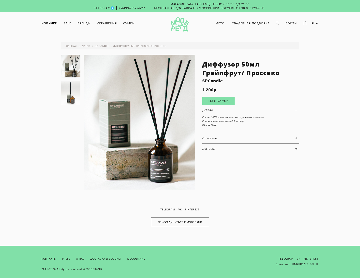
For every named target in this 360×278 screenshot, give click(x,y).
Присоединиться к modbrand (180, 222)
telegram (167, 209)
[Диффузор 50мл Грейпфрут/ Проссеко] (139, 188)
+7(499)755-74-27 (132, 8)
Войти (291, 23)
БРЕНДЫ (84, 23)
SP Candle (102, 46)
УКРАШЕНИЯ (107, 23)
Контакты (48, 258)
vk (180, 209)
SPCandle (212, 81)
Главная (71, 46)
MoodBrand (136, 258)
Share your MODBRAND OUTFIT (297, 264)
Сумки (129, 23)
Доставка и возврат (106, 258)
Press (66, 258)
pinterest (192, 209)
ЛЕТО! (221, 23)
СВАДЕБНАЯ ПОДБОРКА (251, 23)
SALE (67, 23)
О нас (80, 258)
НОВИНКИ (49, 23)
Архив (86, 46)
